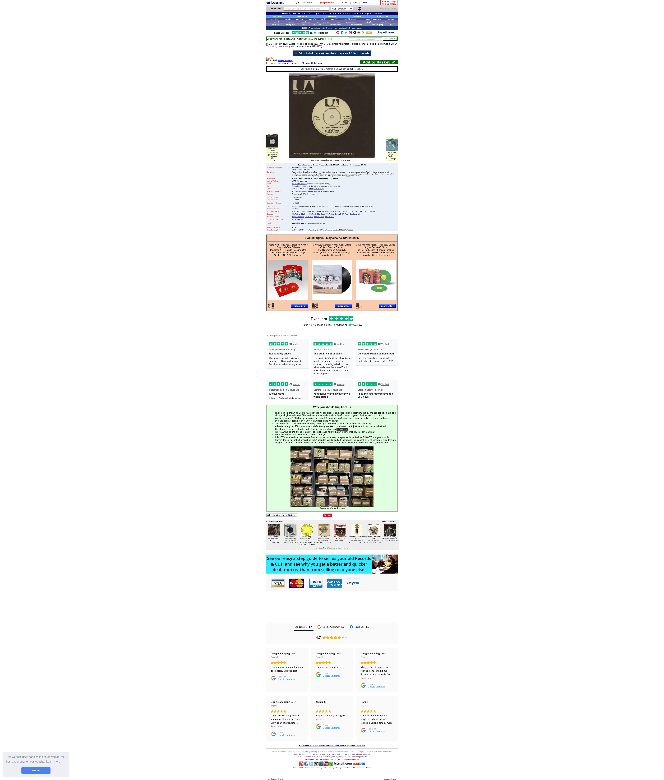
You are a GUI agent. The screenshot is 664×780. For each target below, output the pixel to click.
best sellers (357, 16)
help (355, 3)
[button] (379, 583)
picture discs (351, 22)
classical (326, 22)
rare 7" (323, 19)
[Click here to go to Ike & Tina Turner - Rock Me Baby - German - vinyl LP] (390, 534)
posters (391, 19)
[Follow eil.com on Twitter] (311, 764)
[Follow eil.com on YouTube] (326, 764)
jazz (317, 22)
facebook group (377, 25)
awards (337, 22)
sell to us (275, 25)
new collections (356, 25)
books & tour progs (373, 19)
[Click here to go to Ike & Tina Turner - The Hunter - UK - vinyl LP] (274, 534)
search (322, 754)
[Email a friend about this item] (281, 516)
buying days (290, 25)
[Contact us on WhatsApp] (363, 33)
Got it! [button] (36, 770)
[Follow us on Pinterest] (337, 33)
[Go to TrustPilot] (301, 34)
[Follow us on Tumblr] (354, 33)
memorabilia (384, 22)
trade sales (317, 25)
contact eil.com (334, 759)
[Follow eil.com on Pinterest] (301, 764)
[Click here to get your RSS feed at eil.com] (369, 33)
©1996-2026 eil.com (301, 768)
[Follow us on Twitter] (346, 33)
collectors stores (335, 25)
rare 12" (334, 19)
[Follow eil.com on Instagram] (316, 764)
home (296, 754)
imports (276, 22)
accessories (313, 754)
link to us (303, 754)
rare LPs (312, 19)
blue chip (274, 19)
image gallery (337, 754)
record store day (383, 16)
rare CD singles (350, 19)
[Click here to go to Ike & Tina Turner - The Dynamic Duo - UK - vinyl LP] (340, 534)
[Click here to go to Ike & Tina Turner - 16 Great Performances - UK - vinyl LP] (324, 534)
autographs (367, 22)
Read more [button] (366, 678)
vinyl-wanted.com (311, 759)
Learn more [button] (53, 761)
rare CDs (287, 19)
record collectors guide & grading (330, 757)
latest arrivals (302, 16)
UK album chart (331, 16)
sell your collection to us (306, 757)
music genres (363, 754)
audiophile (290, 22)
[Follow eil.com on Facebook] (306, 764)
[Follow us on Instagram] (350, 33)
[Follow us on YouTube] (358, 33)
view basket (307, 3)
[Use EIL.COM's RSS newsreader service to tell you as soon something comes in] (359, 764)
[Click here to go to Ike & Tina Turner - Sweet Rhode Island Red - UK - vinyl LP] (357, 534)
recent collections (352, 757)
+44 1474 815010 (302, 230)
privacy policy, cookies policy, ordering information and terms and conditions (341, 768)
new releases (277, 16)
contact (344, 3)
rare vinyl (299, 19)
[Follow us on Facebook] (342, 33)
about (365, 3)
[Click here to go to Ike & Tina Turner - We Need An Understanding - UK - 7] (290, 534)
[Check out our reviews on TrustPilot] (342, 429)
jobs (391, 25)
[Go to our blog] (385, 33)
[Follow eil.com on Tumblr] (321, 764)
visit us (304, 25)
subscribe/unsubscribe (350, 759)
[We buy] (332, 572)
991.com (323, 759)
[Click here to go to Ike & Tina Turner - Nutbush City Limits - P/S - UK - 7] (373, 534)
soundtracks (305, 22)
